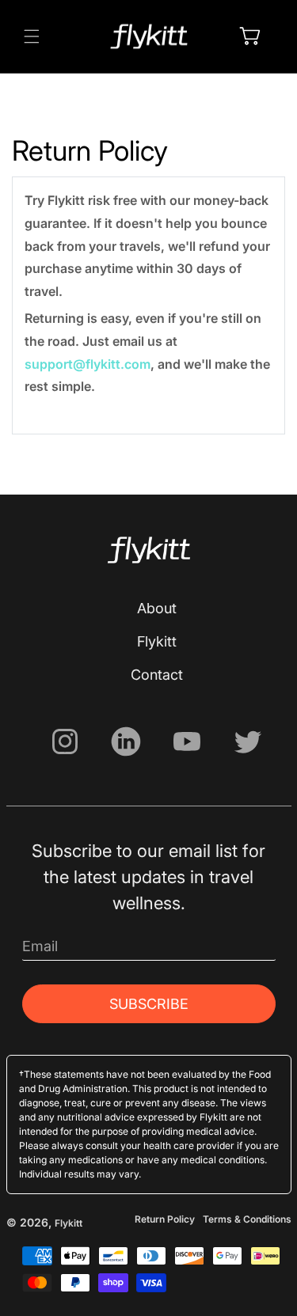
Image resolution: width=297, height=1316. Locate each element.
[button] (31, 36)
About (157, 608)
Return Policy (165, 1219)
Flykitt (157, 641)
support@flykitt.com (87, 364)
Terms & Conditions (247, 1219)
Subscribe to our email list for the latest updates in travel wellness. (148, 876)
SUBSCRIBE (148, 1004)
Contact (157, 674)
